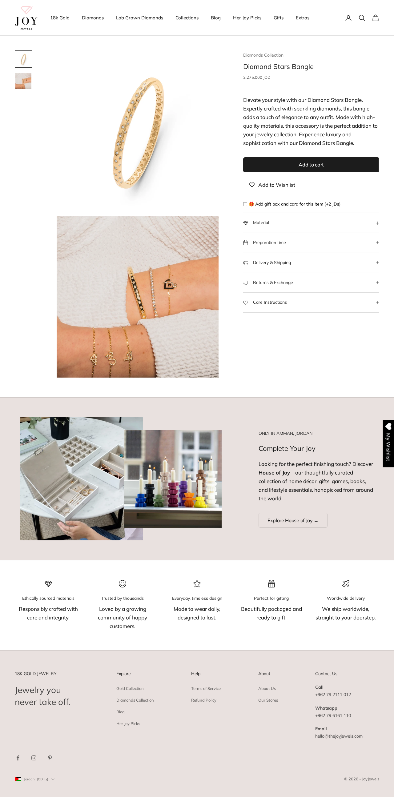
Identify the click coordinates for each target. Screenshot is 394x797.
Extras (302, 18)
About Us (267, 688)
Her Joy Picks (247, 18)
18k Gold (60, 18)
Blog (216, 18)
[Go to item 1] (23, 59)
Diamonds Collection (263, 55)
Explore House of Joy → (293, 520)
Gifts (278, 18)
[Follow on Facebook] (18, 758)
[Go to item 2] (23, 81)
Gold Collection (130, 688)
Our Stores (268, 700)
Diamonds (93, 18)
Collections (187, 18)
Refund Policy (203, 700)
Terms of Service (206, 688)
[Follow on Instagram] (34, 758)
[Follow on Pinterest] (50, 758)
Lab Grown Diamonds (139, 18)
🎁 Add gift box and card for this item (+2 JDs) (295, 204)
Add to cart (311, 165)
